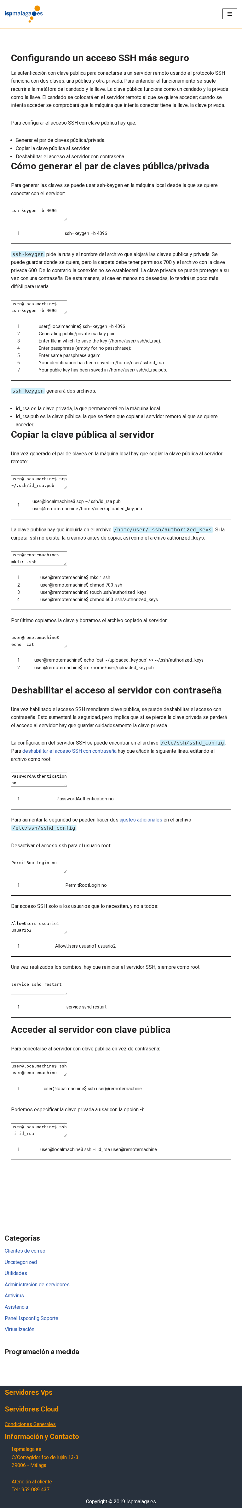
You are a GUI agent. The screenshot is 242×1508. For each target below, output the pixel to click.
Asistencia (16, 1307)
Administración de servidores (37, 1285)
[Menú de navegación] (229, 14)
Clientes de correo (25, 1251)
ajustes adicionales (141, 820)
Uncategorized (21, 1262)
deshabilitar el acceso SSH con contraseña (69, 751)
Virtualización (19, 1329)
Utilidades (16, 1273)
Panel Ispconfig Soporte (31, 1318)
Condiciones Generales (30, 1424)
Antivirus (14, 1296)
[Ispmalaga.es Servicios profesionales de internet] (24, 14)
